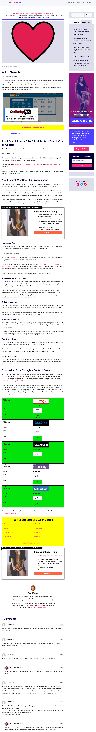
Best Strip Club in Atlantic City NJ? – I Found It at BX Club (81, 50)
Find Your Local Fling (45, 211)
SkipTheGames (8, 532)
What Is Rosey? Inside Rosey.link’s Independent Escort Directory (81, 31)
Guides (78, 2)
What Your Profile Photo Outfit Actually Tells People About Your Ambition (81, 63)
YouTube (31, 605)
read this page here (40, 607)
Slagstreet (37, 532)
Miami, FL (16, 257)
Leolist (6, 528)
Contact (88, 2)
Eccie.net (39, 164)
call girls (10, 193)
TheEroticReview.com (28, 164)
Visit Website (37, 416)
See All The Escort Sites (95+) (33, 543)
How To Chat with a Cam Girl (82, 56)
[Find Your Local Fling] (18, 223)
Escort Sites (6, 68)
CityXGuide (7, 536)
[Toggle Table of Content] (19, 133)
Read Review (37, 410)
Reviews (67, 2)
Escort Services (44, 264)
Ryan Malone (6, 76)
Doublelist (7, 524)
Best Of (73, 2)
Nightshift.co (17, 164)
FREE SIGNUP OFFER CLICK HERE (33, 127)
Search (88, 15)
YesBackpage (38, 528)
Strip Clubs (11, 266)
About (83, 2)
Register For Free (81, 149)
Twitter (25, 603)
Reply (61, 624)
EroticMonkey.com (51, 164)
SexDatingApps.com (10, 513)
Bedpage (37, 536)
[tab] (75, 22)
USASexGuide (38, 524)
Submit (82, 165)
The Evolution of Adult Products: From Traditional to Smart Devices (82, 41)
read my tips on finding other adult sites (14, 381)
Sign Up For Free (48, 233)
